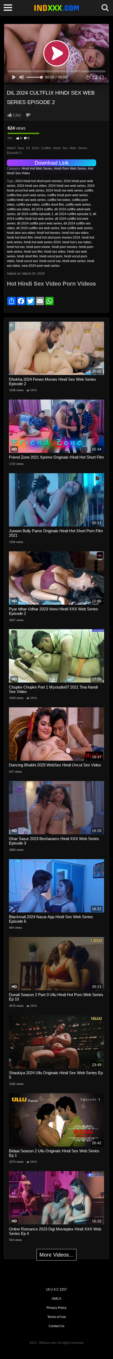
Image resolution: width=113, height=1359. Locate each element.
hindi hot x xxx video (76, 242)
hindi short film (27, 256)
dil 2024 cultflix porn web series (39, 223)
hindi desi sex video (21, 233)
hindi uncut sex (27, 261)
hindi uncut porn (51, 256)
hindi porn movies (64, 247)
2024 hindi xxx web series (64, 190)
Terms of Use (56, 1317)
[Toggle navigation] (8, 8)
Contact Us (56, 1326)
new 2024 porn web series (41, 266)
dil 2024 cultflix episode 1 (35, 214)
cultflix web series (78, 204)
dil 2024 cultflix (42, 209)
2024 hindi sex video (32, 186)
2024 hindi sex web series (67, 186)
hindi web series (74, 261)
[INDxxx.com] (56, 8)
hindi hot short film (20, 237)
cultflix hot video (58, 200)
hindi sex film (33, 251)
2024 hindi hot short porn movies (38, 181)
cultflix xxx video (18, 209)
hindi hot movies (48, 233)
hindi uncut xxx (50, 261)
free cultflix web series (77, 228)
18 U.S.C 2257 (56, 1289)
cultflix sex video (28, 204)
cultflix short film (52, 204)
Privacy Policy (56, 1308)
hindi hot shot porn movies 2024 (57, 237)
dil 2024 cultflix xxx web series (37, 228)
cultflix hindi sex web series (26, 200)
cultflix (88, 190)
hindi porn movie (38, 247)
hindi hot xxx (16, 247)
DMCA (56, 1298)
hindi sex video (55, 251)
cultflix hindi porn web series (67, 195)
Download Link (52, 163)
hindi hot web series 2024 (42, 242)
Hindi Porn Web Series (70, 168)
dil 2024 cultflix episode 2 (73, 214)
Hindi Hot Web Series (37, 168)
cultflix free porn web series (26, 195)
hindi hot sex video (75, 233)
